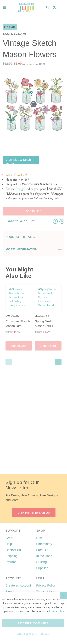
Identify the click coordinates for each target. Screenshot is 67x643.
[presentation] (58, 362)
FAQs (9, 538)
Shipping (11, 556)
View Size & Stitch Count (18, 161)
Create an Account (18, 585)
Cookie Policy (56, 611)
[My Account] (54, 7)
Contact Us (13, 550)
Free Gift (42, 550)
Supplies (42, 568)
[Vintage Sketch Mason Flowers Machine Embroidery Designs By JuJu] (42, 144)
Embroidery (44, 544)
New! (39, 538)
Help (8, 544)
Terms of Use (45, 591)
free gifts (21, 189)
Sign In (10, 591)
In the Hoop (44, 556)
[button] (61, 7)
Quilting (41, 562)
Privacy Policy (45, 585)
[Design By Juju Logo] (26, 7)
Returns (10, 562)
